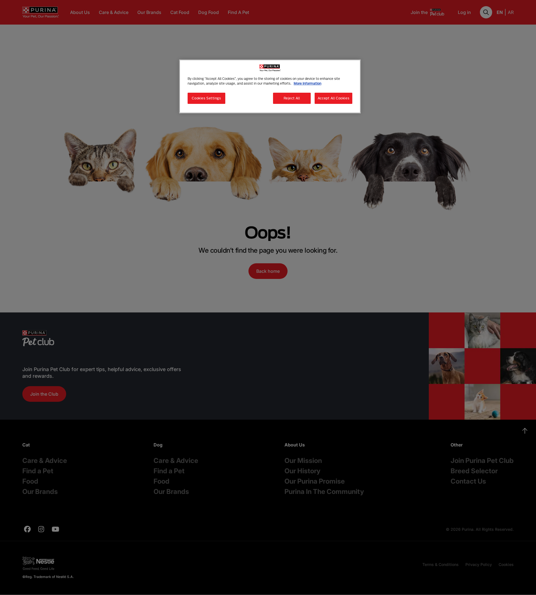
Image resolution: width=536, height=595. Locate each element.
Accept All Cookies (333, 98)
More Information (307, 83)
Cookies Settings (206, 98)
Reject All (292, 98)
